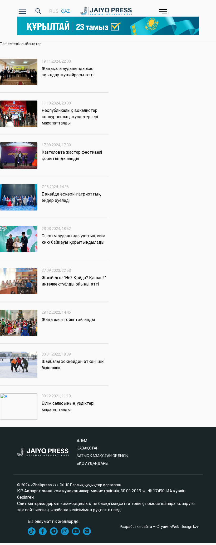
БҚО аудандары (92, 463)
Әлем (82, 440)
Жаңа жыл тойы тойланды (68, 319)
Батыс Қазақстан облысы (102, 456)
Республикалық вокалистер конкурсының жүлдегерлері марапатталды (70, 117)
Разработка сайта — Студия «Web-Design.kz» (159, 526)
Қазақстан (88, 448)
